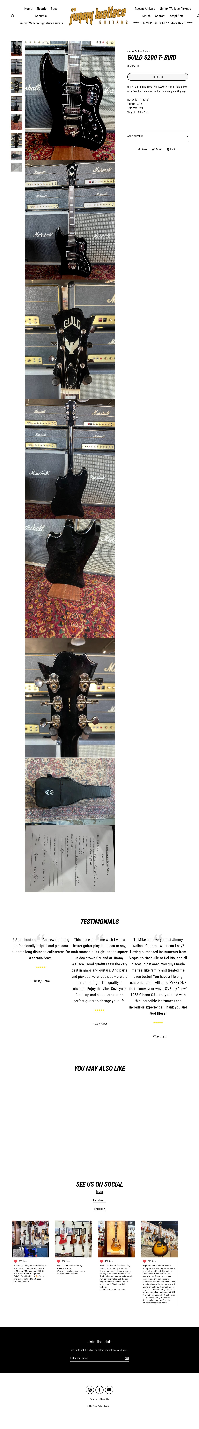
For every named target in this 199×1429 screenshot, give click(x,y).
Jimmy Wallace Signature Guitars (41, 23)
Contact (160, 16)
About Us (104, 1399)
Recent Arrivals (145, 8)
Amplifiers (177, 16)
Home (28, 8)
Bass (54, 8)
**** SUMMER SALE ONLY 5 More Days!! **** (162, 23)
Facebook (99, 1200)
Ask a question (135, 136)
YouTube (99, 1209)
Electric (42, 8)
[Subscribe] (126, 1358)
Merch (146, 16)
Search (93, 1399)
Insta (99, 1191)
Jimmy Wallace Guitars (36, 1155)
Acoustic (41, 16)
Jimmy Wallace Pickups (175, 8)
